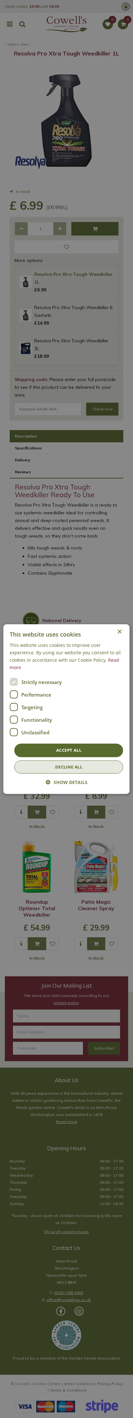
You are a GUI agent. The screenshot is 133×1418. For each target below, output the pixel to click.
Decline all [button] (68, 767)
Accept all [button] (68, 750)
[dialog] (66, 709)
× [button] (119, 631)
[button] (66, 782)
